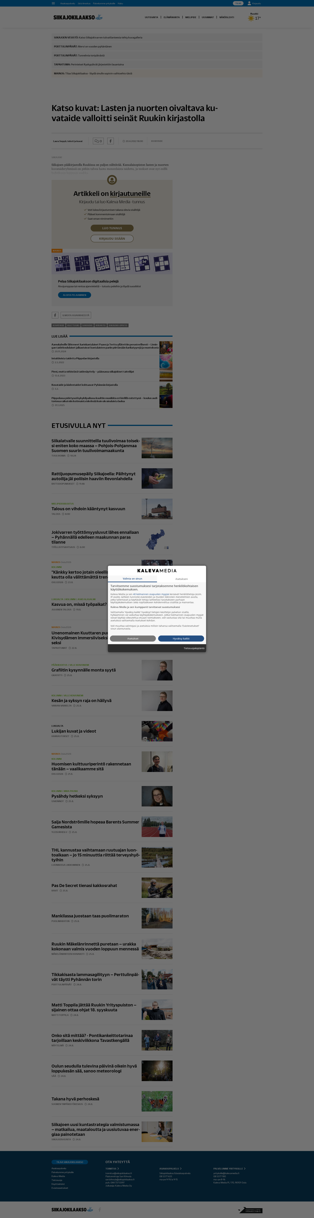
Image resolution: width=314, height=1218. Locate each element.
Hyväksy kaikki (181, 638)
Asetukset (132, 638)
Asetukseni (181, 578)
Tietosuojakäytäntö (194, 648)
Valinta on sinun (132, 578)
